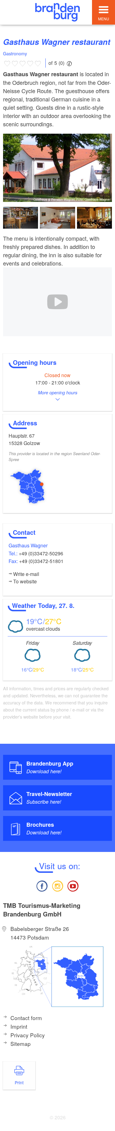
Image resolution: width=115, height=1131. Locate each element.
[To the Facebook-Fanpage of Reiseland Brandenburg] (42, 885)
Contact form (26, 1018)
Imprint (18, 1026)
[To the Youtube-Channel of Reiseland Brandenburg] (73, 885)
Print (19, 1082)
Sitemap (20, 1043)
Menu (103, 18)
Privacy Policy (27, 1035)
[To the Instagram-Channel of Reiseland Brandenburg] (57, 885)
